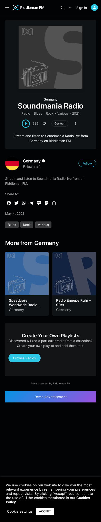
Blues (38, 113)
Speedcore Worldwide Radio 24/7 (23, 305)
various (43, 225)
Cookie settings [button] (20, 511)
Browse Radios (24, 358)
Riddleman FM (32, 7)
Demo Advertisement (51, 397)
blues (12, 225)
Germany (51, 99)
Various (62, 113)
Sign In (81, 8)
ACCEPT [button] (45, 511)
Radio (25, 113)
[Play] (26, 124)
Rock (50, 113)
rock (27, 225)
